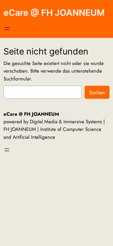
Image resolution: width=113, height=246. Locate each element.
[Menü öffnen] (6, 28)
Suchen (97, 92)
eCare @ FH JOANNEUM (54, 12)
